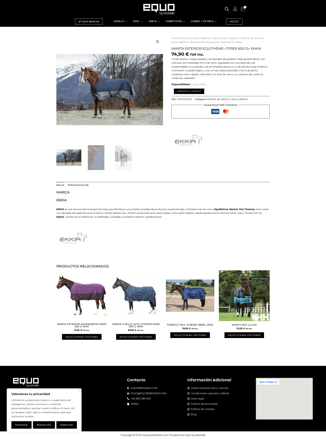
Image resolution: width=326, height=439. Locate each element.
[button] (158, 42)
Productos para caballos (195, 38)
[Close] (79, 390)
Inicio (174, 38)
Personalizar (21, 425)
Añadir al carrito (189, 91)
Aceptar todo (66, 425)
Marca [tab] (60, 184)
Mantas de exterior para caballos (227, 99)
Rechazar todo (44, 425)
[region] (44, 410)
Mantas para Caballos (225, 38)
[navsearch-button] (226, 9)
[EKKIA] (188, 140)
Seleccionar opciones (81, 336)
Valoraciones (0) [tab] (78, 184)
